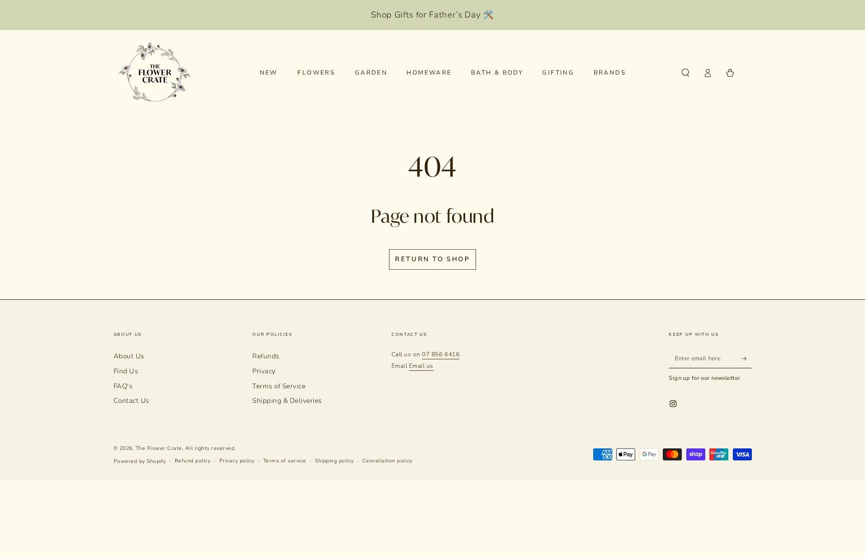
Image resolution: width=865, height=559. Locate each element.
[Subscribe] (747, 358)
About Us (129, 356)
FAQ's (123, 386)
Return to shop (432, 259)
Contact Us (132, 400)
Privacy (264, 371)
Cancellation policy (387, 460)
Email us (421, 366)
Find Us (126, 371)
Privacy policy (237, 460)
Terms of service (284, 460)
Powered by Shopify (140, 461)
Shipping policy (334, 460)
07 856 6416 (441, 354)
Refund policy (193, 460)
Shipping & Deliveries (287, 400)
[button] (686, 73)
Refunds (266, 356)
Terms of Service (278, 386)
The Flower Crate (159, 448)
